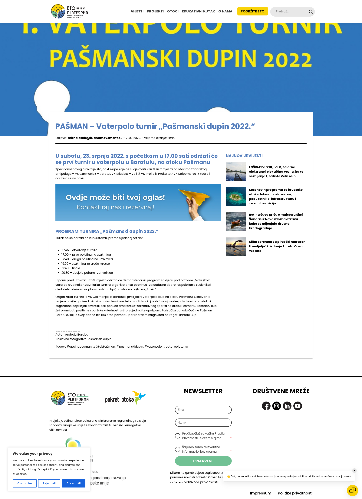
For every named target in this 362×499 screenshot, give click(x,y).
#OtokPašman (104, 346)
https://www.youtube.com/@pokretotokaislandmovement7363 (297, 406)
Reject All (49, 483)
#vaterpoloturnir (176, 346)
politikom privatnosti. (201, 482)
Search (311, 11)
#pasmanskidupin (129, 346)
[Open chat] (352, 490)
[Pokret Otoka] (69, 11)
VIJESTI (137, 11)
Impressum (260, 493)
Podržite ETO (253, 11)
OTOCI (173, 11)
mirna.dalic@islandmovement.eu (95, 138)
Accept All (74, 483)
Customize (24, 483)
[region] (49, 469)
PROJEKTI (155, 11)
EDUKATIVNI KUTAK (198, 11)
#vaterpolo (153, 346)
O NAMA (225, 11)
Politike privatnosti (295, 493)
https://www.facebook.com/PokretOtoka (266, 406)
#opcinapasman (79, 346)
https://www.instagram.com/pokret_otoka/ (276, 406)
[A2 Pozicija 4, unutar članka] (138, 202)
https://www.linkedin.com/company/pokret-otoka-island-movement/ (287, 406)
